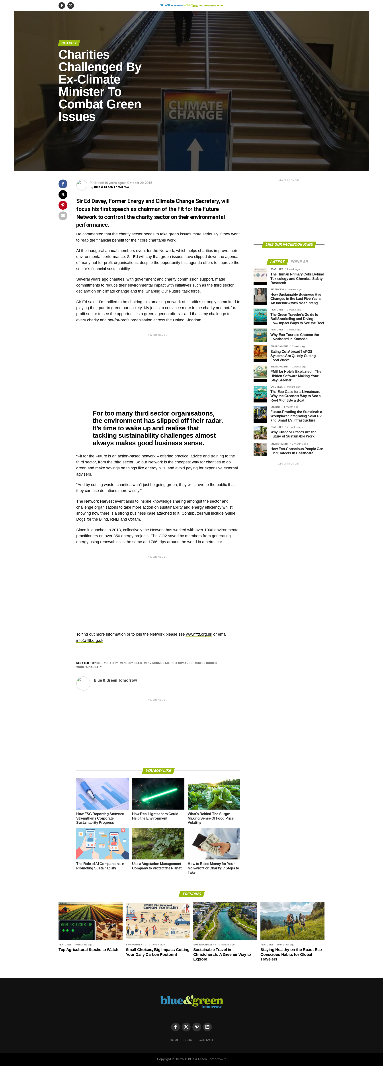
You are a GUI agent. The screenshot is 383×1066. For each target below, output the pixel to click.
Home (174, 1040)
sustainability (90, 667)
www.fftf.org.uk (199, 634)
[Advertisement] (158, 368)
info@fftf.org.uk (89, 640)
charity (112, 663)
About (189, 1040)
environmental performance (169, 663)
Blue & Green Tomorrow (111, 187)
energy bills (132, 663)
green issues (206, 663)
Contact (206, 1040)
